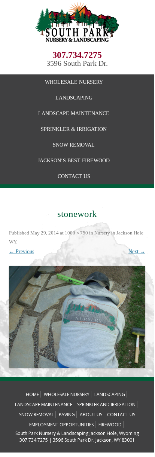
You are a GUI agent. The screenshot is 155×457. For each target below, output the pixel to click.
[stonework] (77, 317)
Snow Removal (74, 145)
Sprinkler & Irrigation (74, 129)
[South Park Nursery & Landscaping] (77, 47)
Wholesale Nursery (74, 82)
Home (32, 394)
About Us (91, 414)
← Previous (21, 251)
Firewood (110, 424)
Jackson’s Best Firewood (74, 160)
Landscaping (73, 98)
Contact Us (74, 176)
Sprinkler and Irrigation (106, 404)
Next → (136, 251)
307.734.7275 (77, 55)
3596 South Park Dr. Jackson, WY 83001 (94, 440)
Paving (67, 414)
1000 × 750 (76, 233)
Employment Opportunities (61, 424)
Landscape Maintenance (73, 113)
